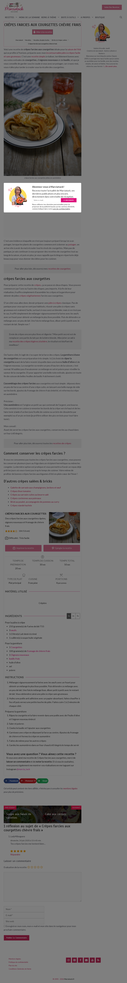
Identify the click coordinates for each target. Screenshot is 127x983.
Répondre (15, 854)
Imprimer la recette (25, 548)
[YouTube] (92, 960)
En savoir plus (111, 66)
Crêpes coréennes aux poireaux (25, 498)
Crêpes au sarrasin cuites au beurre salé (29, 494)
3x (78, 616)
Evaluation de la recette (15, 867)
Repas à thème (48, 17)
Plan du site (13, 966)
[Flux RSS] (98, 960)
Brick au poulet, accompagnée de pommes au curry (34, 501)
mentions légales (70, 788)
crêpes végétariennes (30, 295)
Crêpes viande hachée (21, 505)
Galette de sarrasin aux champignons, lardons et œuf (35, 487)
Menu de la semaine (29, 17)
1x (69, 616)
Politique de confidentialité (18, 962)
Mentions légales (15, 959)
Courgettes (16, 647)
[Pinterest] (74, 960)
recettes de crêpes (62, 443)
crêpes (37, 285)
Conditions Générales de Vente (20, 969)
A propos (85, 17)
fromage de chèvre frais (38, 651)
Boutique (100, 17)
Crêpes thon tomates (20, 491)
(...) (105, 66)
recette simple (38, 56)
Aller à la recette (44, 32)
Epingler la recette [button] (63, 548)
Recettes (9, 17)
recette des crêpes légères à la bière (29, 341)
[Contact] (86, 960)
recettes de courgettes (59, 268)
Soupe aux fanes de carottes (18, 815)
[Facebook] (80, 960)
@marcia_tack (23, 769)
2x (73, 616)
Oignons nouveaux (20, 655)
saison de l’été (74, 49)
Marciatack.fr (69, 979)
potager (72, 244)
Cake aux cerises (55, 814)
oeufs (13, 630)
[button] (121, 17)
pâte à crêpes (54, 302)
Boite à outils (68, 17)
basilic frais (14, 658)
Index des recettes (111, 7)
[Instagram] (68, 960)
